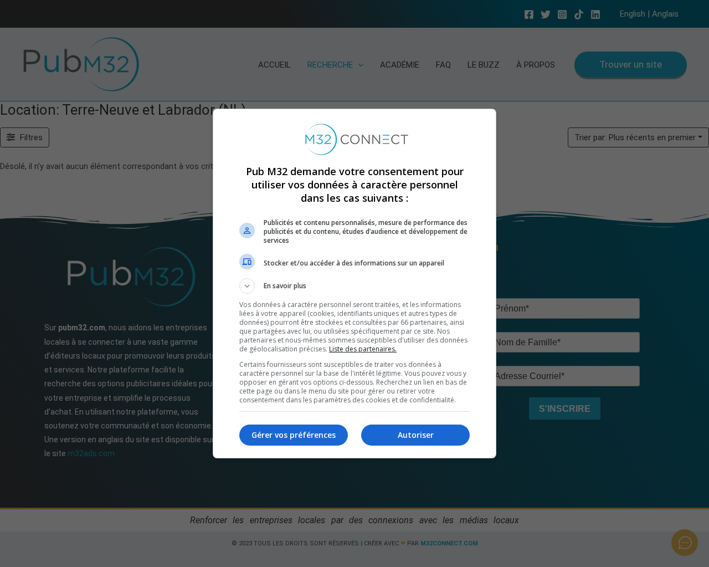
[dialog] (354, 283)
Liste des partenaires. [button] (363, 349)
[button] (354, 286)
